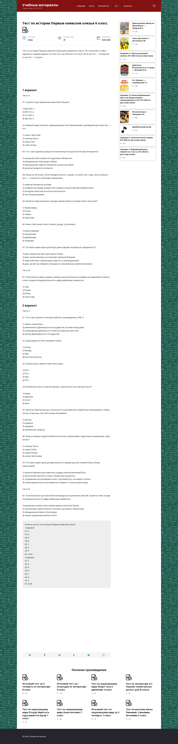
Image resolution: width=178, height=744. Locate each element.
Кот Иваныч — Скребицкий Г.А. (139, 81)
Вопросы (128, 6)
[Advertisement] (66, 74)
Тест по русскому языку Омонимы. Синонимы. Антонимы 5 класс (139, 712)
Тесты (91, 6)
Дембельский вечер (141, 127)
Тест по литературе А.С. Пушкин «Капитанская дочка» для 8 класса (139, 686)
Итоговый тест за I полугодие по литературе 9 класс (71, 686)
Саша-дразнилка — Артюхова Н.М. (141, 39)
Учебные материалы (40, 5)
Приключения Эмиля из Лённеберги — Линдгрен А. (143, 25)
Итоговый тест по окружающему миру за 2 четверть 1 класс (105, 712)
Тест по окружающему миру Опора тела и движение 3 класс (104, 686)
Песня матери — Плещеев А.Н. (139, 113)
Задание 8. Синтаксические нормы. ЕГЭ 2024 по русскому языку (136, 139)
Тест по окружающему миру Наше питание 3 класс (69, 712)
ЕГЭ (116, 6)
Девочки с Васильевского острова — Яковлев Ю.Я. (143, 67)
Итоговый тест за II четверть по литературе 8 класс (36, 686)
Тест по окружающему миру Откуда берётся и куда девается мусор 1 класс (35, 714)
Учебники (81, 6)
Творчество (103, 6)
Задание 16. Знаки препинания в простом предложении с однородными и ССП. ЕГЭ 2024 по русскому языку (135, 99)
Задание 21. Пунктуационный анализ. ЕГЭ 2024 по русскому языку (136, 54)
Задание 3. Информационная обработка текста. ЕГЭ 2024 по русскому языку (134, 151)
